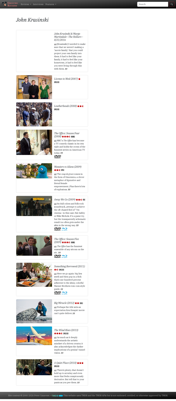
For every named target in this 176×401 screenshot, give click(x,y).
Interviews (38, 4)
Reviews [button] (25, 4)
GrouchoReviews (12, 4)
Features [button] (50, 4)
